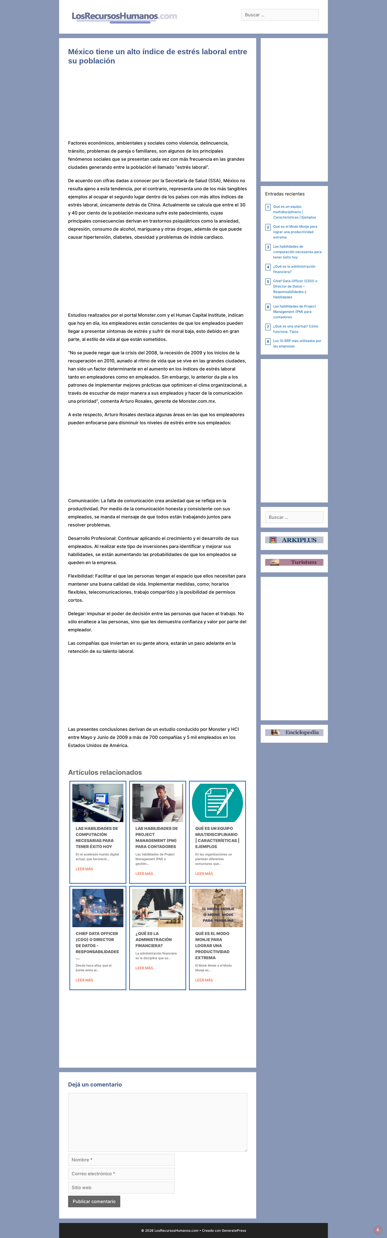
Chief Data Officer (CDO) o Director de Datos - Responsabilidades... (97, 945)
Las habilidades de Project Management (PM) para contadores (294, 311)
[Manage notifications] (377, 1230)
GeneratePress (234, 1230)
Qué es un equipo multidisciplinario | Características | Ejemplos (294, 211)
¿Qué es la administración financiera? (153, 939)
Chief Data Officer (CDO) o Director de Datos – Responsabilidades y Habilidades (295, 289)
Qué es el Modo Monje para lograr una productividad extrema (212, 945)
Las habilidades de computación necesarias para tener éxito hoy (297, 251)
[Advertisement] (157, 105)
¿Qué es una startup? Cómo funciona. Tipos (295, 329)
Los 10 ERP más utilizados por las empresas (297, 343)
